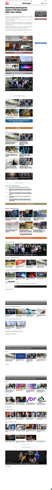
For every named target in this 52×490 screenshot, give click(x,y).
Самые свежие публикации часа (26, 447)
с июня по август (29, 30)
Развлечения (8, 406)
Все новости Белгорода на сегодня (19, 95)
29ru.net (6, 434)
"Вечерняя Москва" (29, 32)
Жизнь (6, 381)
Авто (22, 0)
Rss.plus (31, 0)
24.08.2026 (42, 3)
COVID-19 (10, 1)
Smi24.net (6, 55)
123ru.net (45, 0)
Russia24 (6, 0)
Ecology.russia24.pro (7, 320)
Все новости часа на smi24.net (19, 182)
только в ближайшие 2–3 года (20, 26)
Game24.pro (8, 466)
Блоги (6, 394)
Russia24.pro (6, 98)
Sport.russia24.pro (7, 271)
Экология (13, 0)
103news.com (7, 423)
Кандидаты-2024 (26, 0)
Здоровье (16, 0)
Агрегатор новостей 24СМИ (19, 54)
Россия (6, 351)
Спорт (20, 0)
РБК (14, 20)
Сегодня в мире (8, 409)
